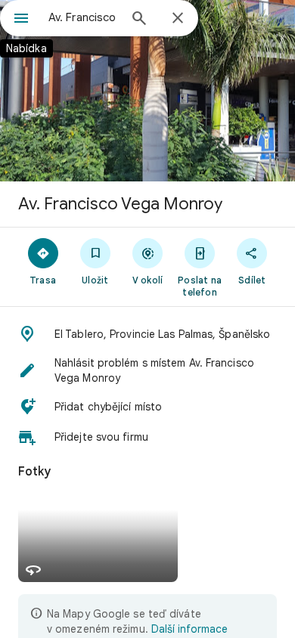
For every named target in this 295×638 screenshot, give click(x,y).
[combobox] (83, 17)
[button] (147, 334)
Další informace (189, 629)
